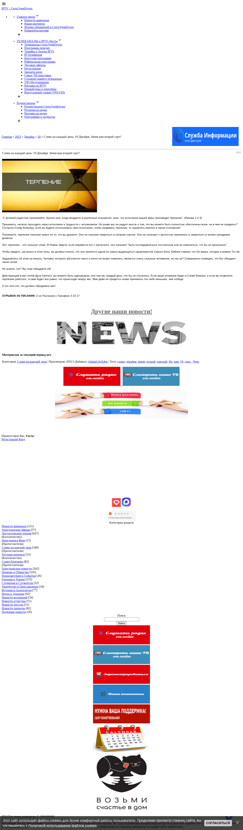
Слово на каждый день (32, 361)
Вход (22, 439)
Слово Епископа (12, 561)
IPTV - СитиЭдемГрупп (17, 8)
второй (150, 361)
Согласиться (218, 823)
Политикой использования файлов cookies (62, 826)
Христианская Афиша (16, 529)
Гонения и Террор (13, 579)
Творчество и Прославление (20, 586)
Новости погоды (12, 604)
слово (121, 361)
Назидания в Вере (13, 540)
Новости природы (13, 608)
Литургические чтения (16, 533)
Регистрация (10, 439)
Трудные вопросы (13, 554)
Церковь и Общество (15, 572)
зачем (141, 361)
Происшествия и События (19, 575)
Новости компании (14, 526)
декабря (131, 361)
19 (181, 361)
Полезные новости (14, 612)
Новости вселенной (14, 597)
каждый (162, 361)
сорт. (188, 361)
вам (176, 361)
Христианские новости (17, 568)
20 (39, 136)
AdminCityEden (98, 361)
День (196, 361)
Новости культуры (14, 601)
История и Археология (17, 590)
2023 (18, 136)
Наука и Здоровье (13, 593)
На (170, 361)
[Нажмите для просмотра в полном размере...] (49, 211)
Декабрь (29, 136)
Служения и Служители (17, 583)
